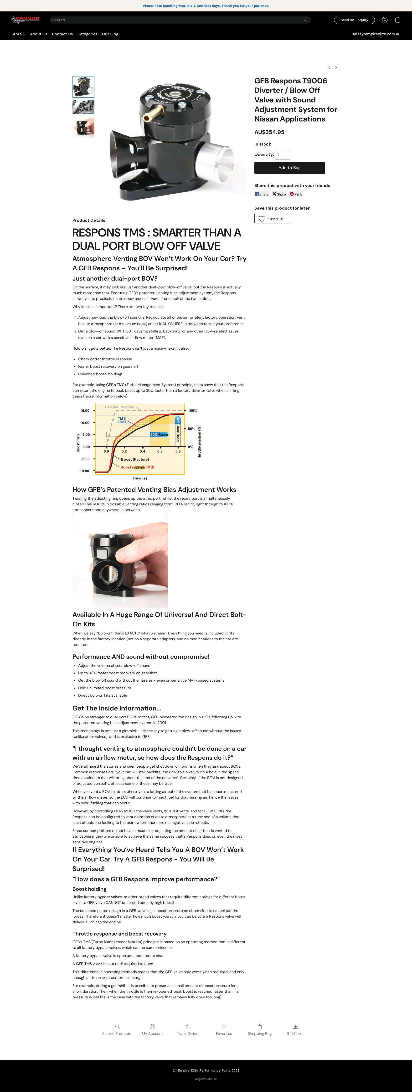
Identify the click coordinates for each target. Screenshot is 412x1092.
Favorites (224, 1033)
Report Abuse (206, 1079)
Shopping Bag (260, 1033)
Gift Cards (295, 1033)
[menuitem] (329, 67)
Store (17, 34)
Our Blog (110, 34)
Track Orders (188, 1033)
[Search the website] (305, 19)
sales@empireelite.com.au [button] (376, 34)
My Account (152, 1033)
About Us (38, 34)
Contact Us (62, 34)
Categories (87, 34)
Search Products (116, 1033)
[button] (25, 20)
